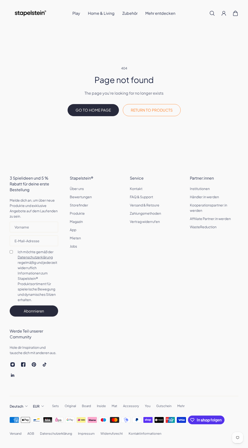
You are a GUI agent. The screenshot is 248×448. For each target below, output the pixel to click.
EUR (36, 406)
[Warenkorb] (235, 13)
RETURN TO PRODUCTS (152, 110)
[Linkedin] (12, 375)
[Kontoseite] (224, 13)
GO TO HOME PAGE (93, 110)
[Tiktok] (44, 364)
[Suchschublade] (212, 13)
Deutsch (16, 406)
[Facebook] (23, 364)
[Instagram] (12, 364)
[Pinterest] (34, 364)
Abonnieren (34, 311)
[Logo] (30, 13)
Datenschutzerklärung (35, 257)
